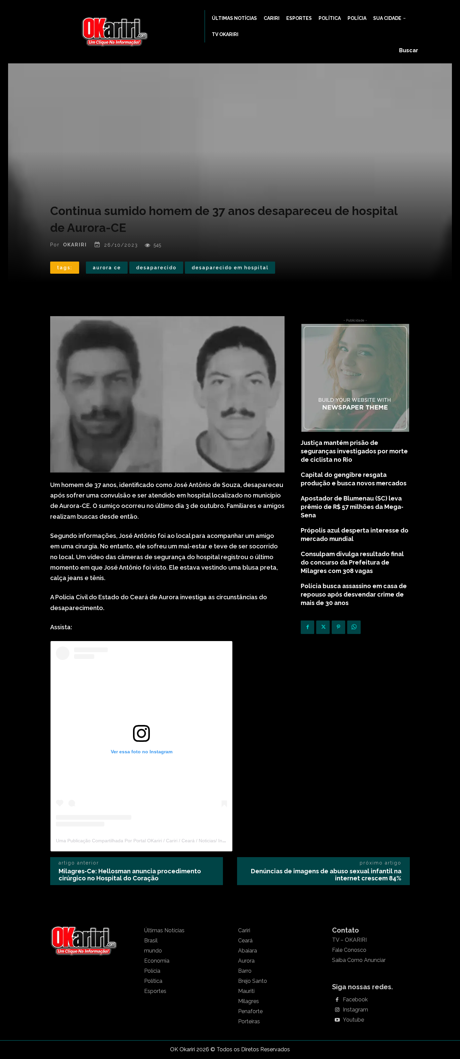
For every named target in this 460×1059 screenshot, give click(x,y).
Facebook (355, 999)
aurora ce (107, 267)
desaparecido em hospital (230, 267)
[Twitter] (323, 627)
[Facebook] (307, 627)
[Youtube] (337, 1020)
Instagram (355, 1009)
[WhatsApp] (354, 627)
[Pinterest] (338, 627)
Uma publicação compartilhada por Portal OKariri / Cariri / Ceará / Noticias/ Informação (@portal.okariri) (168, 840)
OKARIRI (75, 244)
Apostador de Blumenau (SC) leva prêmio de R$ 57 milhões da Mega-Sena (352, 507)
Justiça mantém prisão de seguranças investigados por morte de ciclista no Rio (354, 451)
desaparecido (156, 267)
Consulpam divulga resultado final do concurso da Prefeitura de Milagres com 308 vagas (352, 562)
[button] (408, 50)
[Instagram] (337, 1010)
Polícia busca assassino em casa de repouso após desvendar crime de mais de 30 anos (354, 594)
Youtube (353, 1020)
